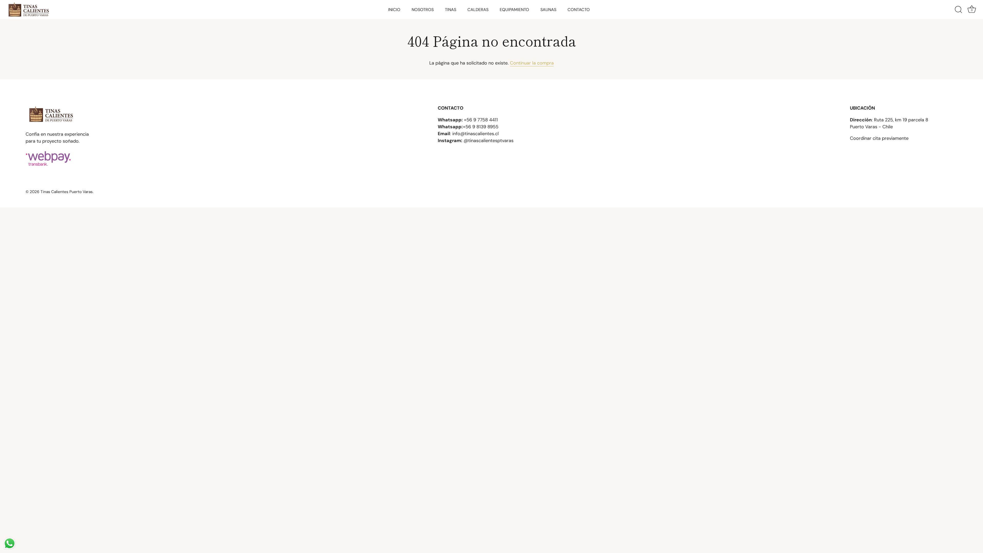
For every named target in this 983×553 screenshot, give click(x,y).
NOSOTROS (423, 9)
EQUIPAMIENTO (514, 9)
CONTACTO (579, 9)
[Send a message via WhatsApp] (10, 543)
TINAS (450, 9)
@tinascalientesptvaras (489, 140)
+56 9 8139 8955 (480, 127)
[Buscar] (958, 9)
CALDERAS (477, 9)
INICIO (394, 9)
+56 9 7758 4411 (481, 120)
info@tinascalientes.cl (475, 134)
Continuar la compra (532, 63)
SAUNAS (548, 9)
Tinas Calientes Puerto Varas (66, 191)
